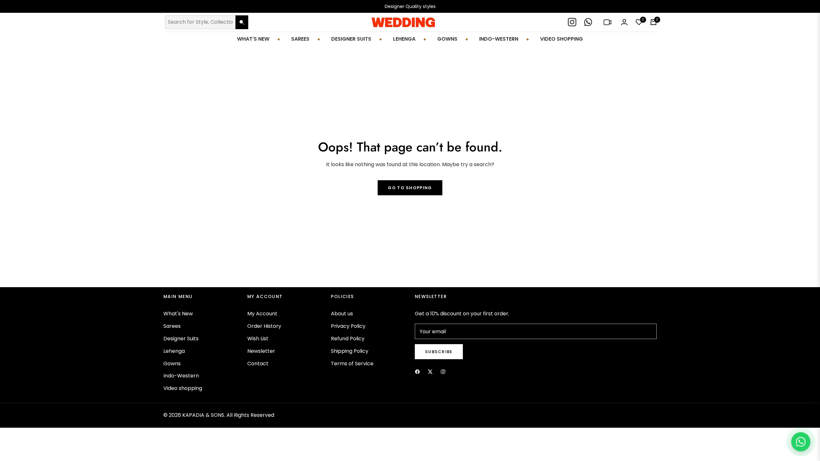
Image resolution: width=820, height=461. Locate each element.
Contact (257, 363)
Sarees (172, 326)
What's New (178, 313)
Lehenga (174, 351)
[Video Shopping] (608, 22)
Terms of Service (352, 363)
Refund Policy (348, 338)
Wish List (257, 338)
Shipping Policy (349, 351)
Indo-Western (181, 375)
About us (342, 313)
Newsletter (261, 351)
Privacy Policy (348, 326)
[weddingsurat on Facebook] (417, 371)
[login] (624, 22)
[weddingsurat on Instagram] (443, 371)
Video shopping (182, 388)
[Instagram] (573, 22)
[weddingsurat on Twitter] (430, 371)
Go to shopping (410, 188)
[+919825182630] (589, 22)
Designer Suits (181, 338)
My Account (262, 313)
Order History (264, 326)
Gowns (172, 363)
